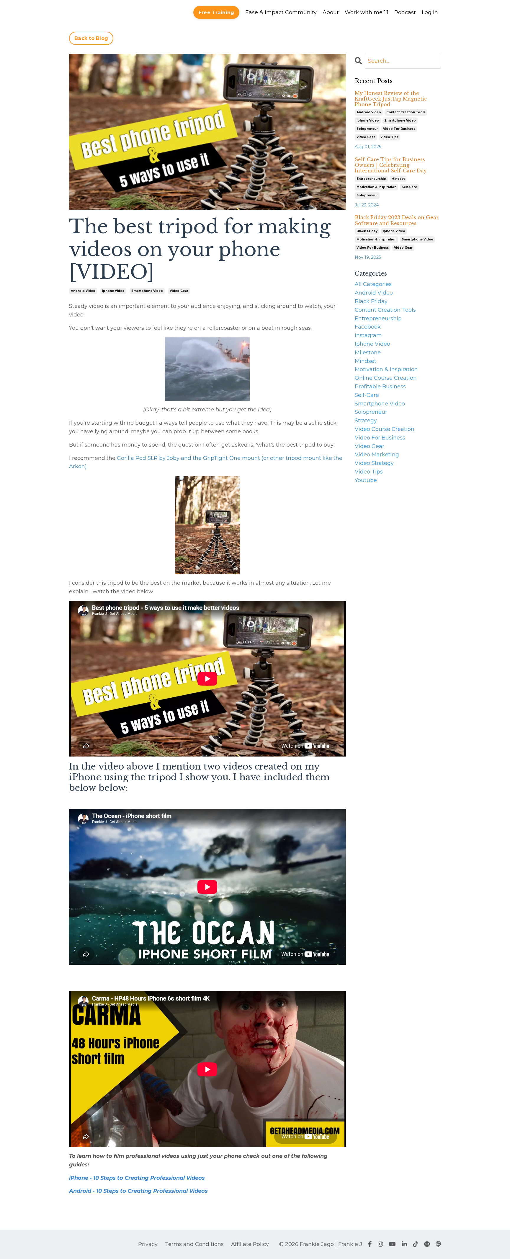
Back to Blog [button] (91, 38)
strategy (366, 420)
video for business (399, 129)
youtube (366, 480)
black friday (367, 231)
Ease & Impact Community (281, 12)
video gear (179, 291)
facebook (368, 327)
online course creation (386, 378)
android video (83, 291)
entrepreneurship (371, 179)
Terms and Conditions (194, 1244)
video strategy (374, 463)
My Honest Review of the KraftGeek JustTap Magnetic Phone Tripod (391, 98)
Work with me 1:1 (366, 12)
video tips (389, 137)
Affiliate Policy (250, 1244)
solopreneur (367, 129)
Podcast (405, 12)
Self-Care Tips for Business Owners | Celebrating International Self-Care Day (391, 165)
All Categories (373, 284)
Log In (430, 12)
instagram (368, 335)
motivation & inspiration (376, 187)
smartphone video (147, 291)
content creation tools (405, 112)
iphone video (113, 291)
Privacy (148, 1244)
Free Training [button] (216, 12)
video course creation (384, 429)
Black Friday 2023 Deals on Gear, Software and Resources (397, 220)
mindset (398, 179)
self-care (409, 187)
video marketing (377, 454)
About (331, 12)
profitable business (380, 386)
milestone (368, 352)
